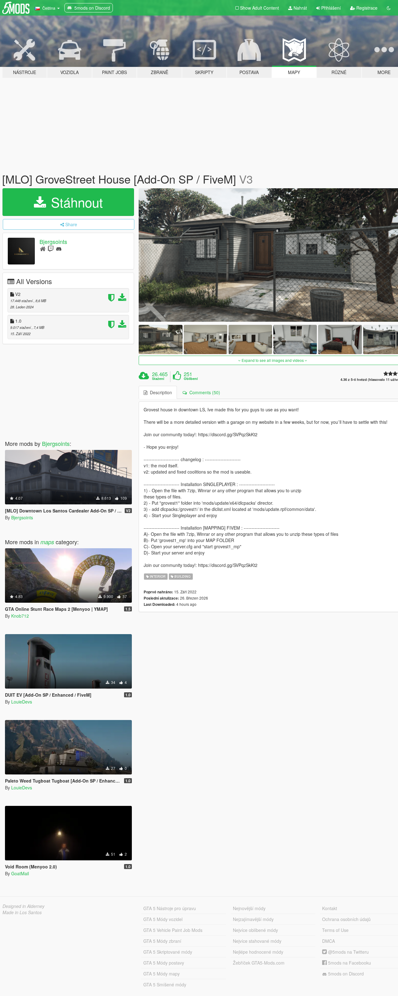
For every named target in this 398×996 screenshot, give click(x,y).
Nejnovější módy (249, 908)
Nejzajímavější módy (253, 919)
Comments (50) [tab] (203, 392)
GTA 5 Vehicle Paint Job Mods (172, 930)
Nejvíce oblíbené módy (255, 930)
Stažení (158, 379)
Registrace (366, 8)
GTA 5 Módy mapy (161, 973)
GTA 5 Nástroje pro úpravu (169, 908)
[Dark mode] (388, 8)
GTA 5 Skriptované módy (167, 952)
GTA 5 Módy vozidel (163, 919)
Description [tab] (159, 392)
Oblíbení (191, 379)
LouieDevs (21, 702)
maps (47, 542)
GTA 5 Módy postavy (163, 963)
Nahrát (299, 8)
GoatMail (20, 873)
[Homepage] (42, 248)
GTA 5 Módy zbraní (162, 941)
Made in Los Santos (22, 912)
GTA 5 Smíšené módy (164, 984)
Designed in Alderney (23, 906)
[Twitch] (50, 248)
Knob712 (20, 616)
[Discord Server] (58, 248)
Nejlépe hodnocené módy (258, 952)
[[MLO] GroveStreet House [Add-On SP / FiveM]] (160, 339)
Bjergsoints (53, 241)
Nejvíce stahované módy (257, 941)
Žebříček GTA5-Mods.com (259, 963)
